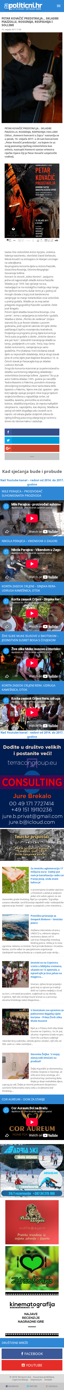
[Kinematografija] (32, 1314)
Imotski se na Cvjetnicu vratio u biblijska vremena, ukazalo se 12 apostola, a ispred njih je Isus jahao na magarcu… (46, 969)
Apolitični (23, 6)
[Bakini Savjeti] (32, 1222)
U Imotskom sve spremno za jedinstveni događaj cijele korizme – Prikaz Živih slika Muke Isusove (47, 1015)
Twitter (33, 1386)
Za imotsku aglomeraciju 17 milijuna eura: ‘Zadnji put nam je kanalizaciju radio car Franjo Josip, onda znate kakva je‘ (47, 875)
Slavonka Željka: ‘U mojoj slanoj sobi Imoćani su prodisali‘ (45, 1058)
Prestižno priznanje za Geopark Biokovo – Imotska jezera (47, 919)
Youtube (34, 1365)
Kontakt (48, 1379)
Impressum (36, 1379)
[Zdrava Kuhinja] (32, 1268)
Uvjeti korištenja (20, 1379)
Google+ (53, 1386)
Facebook (33, 1353)
